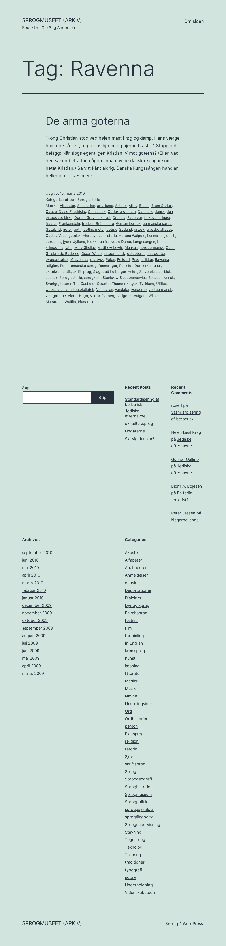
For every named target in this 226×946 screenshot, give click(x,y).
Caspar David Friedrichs (66, 211)
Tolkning (133, 854)
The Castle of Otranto (91, 283)
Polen (110, 259)
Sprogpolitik (136, 801)
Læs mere (82, 175)
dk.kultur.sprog (139, 423)
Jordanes (53, 241)
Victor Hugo (78, 295)
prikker (147, 259)
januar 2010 (33, 598)
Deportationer (138, 590)
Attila (133, 205)
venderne (139, 289)
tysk (133, 283)
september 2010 (37, 552)
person (131, 726)
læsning (132, 666)
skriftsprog (82, 271)
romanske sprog (83, 265)
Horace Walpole (132, 235)
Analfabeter (136, 567)
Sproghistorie (88, 199)
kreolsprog (135, 650)
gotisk (111, 229)
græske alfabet (159, 229)
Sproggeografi (138, 779)
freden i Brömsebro (98, 223)
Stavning (133, 832)
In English (134, 643)
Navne (131, 696)
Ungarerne (135, 431)
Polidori (123, 259)
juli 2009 (30, 643)
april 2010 (31, 575)
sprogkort (92, 277)
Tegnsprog (135, 839)
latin (68, 247)
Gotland (125, 229)
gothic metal (93, 229)
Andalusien (86, 205)
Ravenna (162, 259)
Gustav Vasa (56, 235)
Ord (128, 711)
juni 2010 (30, 560)
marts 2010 (32, 583)
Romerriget (108, 265)
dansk (160, 211)
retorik (131, 749)
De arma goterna (88, 120)
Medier (131, 681)
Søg (26, 387)
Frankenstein (69, 223)
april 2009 (31, 666)
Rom (64, 265)
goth (77, 229)
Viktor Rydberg (102, 295)
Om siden (194, 21)
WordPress (193, 923)
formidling (134, 635)
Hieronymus (92, 235)
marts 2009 (33, 673)
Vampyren (104, 289)
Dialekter (133, 598)
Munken (131, 247)
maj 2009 (31, 658)
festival (131, 620)
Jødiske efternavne (135, 413)
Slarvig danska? (139, 438)
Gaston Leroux (128, 223)
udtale (130, 877)
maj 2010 (30, 567)
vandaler (122, 289)
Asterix (121, 205)
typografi (133, 870)
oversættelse (57, 259)
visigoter (124, 295)
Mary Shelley (85, 247)
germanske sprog (157, 223)
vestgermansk (160, 289)
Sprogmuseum (138, 794)
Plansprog (134, 733)
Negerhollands (184, 520)
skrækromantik (58, 271)
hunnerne (154, 235)
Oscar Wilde (91, 253)
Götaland (53, 229)
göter (67, 229)
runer (157, 265)
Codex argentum (122, 211)
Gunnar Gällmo (185, 459)
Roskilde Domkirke (135, 265)
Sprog (130, 771)
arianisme (105, 205)
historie (110, 235)
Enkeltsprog (136, 613)
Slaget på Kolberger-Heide (115, 271)
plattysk (97, 259)
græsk (139, 229)
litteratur (133, 673)
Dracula (119, 217)
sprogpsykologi (139, 809)
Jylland (79, 241)
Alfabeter (67, 205)
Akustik (132, 552)
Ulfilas (161, 283)
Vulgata (140, 295)
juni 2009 (30, 650)
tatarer (65, 283)
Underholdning (139, 885)
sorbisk (165, 271)
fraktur (51, 223)
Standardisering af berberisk (142, 402)
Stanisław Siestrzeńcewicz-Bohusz (131, 277)
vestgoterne (56, 295)
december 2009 (37, 605)
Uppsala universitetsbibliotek (70, 289)
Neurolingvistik (139, 703)
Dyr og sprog (137, 605)
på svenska (79, 259)
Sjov (129, 756)
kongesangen (144, 241)
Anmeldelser (136, 575)
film (128, 628)
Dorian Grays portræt (92, 217)
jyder (67, 241)
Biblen (144, 205)
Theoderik (120, 283)
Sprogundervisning (142, 824)
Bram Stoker (161, 205)
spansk (51, 277)
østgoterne (136, 253)
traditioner (135, 862)
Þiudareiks (86, 301)
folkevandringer (157, 217)
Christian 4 (97, 211)
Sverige (52, 283)
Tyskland (146, 283)
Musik (130, 688)
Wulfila (70, 301)
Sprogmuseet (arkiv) (52, 20)
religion (52, 265)
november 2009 (37, 613)
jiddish (169, 235)
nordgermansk (152, 247)
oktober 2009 (35, 620)
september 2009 (37, 628)
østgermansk (114, 253)
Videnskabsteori (140, 892)
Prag (135, 259)
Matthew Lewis (110, 247)
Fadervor (134, 217)
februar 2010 (34, 590)
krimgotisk (54, 247)
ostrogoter (156, 253)
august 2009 (33, 635)
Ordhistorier (136, 718)
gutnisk (74, 235)
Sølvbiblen (148, 271)
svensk (168, 277)
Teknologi (134, 847)
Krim (161, 241)
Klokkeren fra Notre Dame (109, 241)
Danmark (145, 211)
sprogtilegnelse (139, 817)
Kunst (130, 658)
